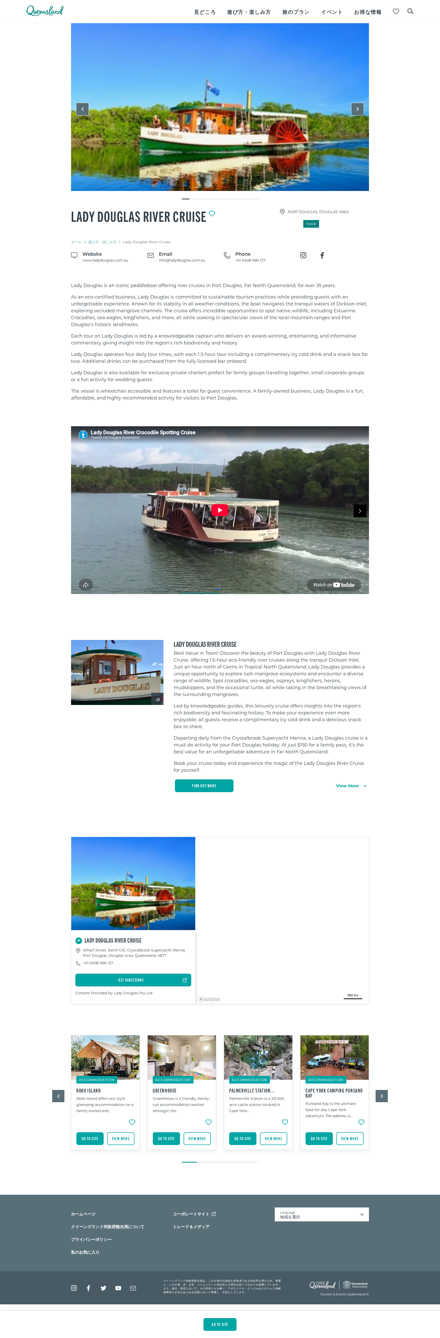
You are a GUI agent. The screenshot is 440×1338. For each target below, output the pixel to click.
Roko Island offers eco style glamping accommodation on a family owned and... (104, 1104)
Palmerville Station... (252, 1090)
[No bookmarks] (396, 12)
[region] (220, 341)
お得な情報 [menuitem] (368, 11)
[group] (105, 1096)
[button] (82, 109)
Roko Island (88, 1090)
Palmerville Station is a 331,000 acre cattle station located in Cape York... (256, 1104)
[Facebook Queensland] (89, 1288)
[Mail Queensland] (133, 1288)
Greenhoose (165, 1090)
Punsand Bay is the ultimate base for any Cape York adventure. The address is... (331, 1109)
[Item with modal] (220, 107)
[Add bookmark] (211, 213)
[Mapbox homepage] (209, 999)
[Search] (410, 10)
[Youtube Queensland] (118, 1288)
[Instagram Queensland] (74, 1288)
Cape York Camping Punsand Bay (334, 1093)
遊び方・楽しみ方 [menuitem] (249, 11)
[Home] (44, 14)
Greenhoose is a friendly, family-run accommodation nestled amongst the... (181, 1104)
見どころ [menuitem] (205, 11)
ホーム (76, 241)
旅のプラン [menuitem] (296, 11)
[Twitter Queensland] (103, 1288)
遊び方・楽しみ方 (102, 241)
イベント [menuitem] (332, 11)
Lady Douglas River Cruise (139, 216)
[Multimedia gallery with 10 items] (220, 111)
